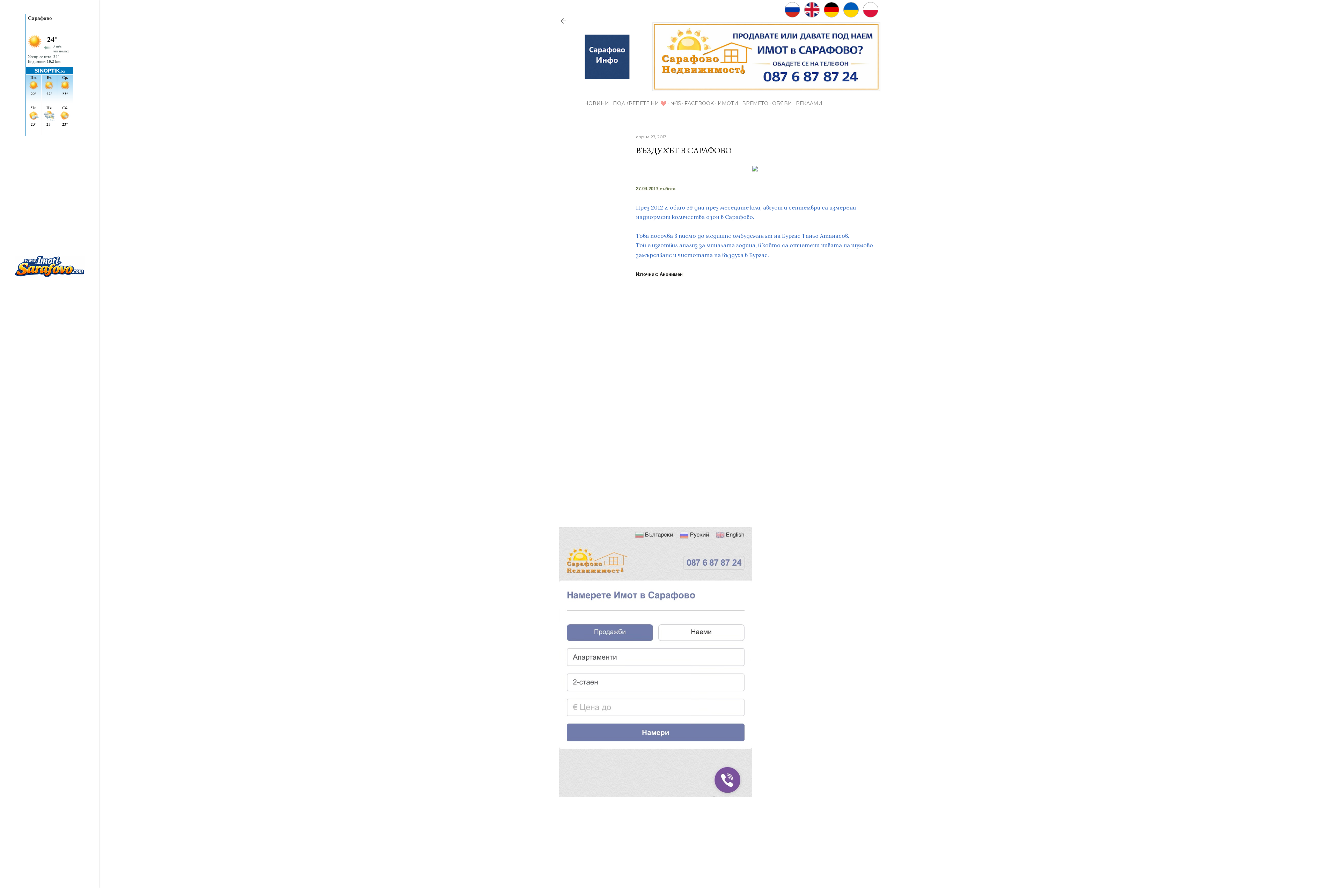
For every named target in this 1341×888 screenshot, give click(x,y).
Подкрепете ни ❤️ (639, 103)
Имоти (728, 103)
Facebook (699, 103)
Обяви (782, 103)
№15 (675, 103)
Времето (755, 103)
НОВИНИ (596, 103)
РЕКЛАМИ (809, 103)
